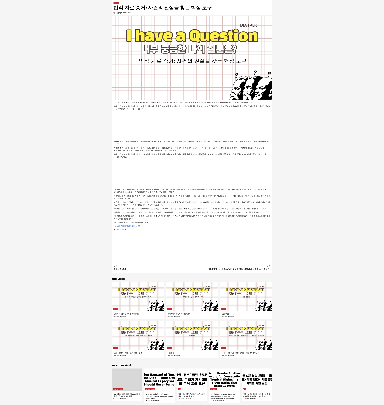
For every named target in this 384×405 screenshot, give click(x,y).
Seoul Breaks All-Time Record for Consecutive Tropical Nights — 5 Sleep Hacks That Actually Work (223, 396)
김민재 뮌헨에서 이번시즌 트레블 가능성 (128, 353)
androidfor (127, 13)
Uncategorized (118, 389)
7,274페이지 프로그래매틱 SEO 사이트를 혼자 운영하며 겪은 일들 (127, 395)
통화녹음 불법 (120, 267)
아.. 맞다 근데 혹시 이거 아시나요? (127, 226)
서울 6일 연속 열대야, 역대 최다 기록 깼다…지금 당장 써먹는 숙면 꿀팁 (256, 395)
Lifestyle (213, 389)
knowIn (116, 3)
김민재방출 (226, 314)
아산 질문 (171, 353)
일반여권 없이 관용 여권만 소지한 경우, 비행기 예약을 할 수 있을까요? (239, 267)
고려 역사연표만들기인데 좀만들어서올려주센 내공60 (240, 353)
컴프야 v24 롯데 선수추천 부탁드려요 (127, 314)
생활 (244, 389)
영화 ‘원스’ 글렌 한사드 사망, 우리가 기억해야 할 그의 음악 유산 (192, 395)
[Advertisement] (192, 125)
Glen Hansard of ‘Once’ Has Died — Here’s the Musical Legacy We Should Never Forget (159, 396)
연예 (179, 389)
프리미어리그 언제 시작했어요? (179, 314)
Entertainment (150, 389)
